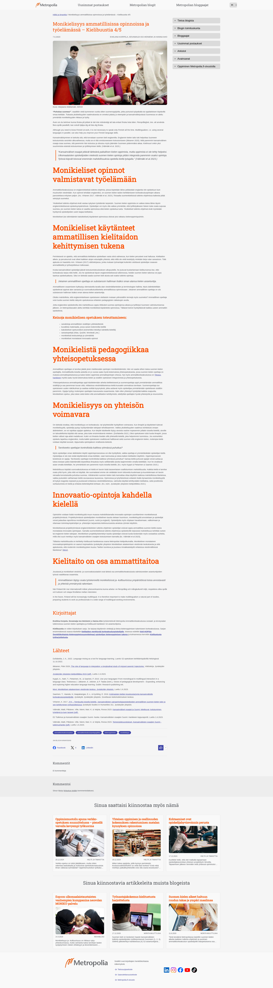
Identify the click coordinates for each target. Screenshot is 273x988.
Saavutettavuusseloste (127, 975)
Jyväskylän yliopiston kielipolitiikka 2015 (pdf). (72, 674)
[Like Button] (160, 747)
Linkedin (89, 748)
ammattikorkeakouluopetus (63, 732)
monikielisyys (124, 732)
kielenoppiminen (110, 732)
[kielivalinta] (233, 5)
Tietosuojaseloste (125, 969)
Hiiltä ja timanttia (60, 15)
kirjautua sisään (70, 791)
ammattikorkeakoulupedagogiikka (88, 732)
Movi (65, 550)
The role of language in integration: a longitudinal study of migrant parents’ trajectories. (107, 666)
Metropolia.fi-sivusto (126, 980)
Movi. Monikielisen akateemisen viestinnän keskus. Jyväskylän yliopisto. (83, 689)
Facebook (61, 748)
